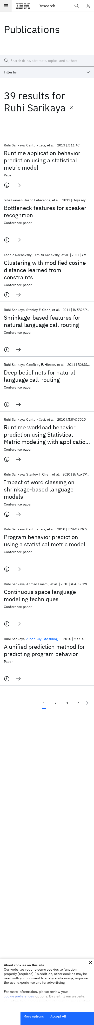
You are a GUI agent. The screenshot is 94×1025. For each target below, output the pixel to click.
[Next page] (87, 703)
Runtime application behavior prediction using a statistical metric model (42, 160)
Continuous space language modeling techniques (40, 595)
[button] (90, 962)
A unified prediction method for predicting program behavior (44, 650)
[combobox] (47, 72)
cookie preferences (19, 996)
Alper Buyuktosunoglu (43, 639)
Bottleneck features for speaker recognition (45, 211)
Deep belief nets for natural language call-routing (39, 376)
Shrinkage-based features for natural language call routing (42, 321)
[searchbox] (47, 60)
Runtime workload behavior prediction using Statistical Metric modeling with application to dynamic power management (46, 434)
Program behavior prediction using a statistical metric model (44, 540)
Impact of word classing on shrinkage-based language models (39, 489)
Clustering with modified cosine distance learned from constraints (45, 270)
